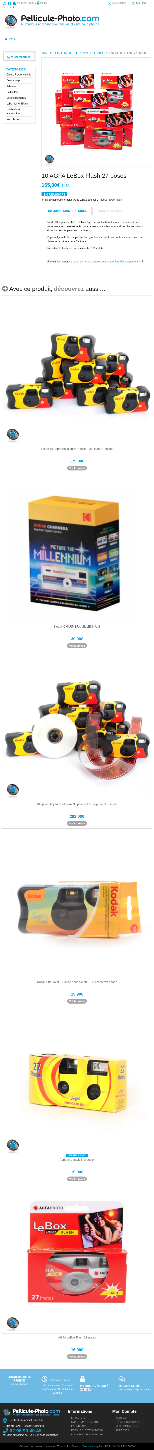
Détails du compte (128, 1422)
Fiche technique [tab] (110, 210)
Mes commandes (127, 1426)
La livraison (79, 1426)
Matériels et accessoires (13, 111)
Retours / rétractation (87, 1430)
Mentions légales (93, 1446)
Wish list (122, 1417)
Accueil (47, 53)
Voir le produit (77, 468)
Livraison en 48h (58, 1380)
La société (78, 1417)
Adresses (122, 1430)
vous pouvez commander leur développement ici (113, 261)
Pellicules (12, 91)
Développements (16, 97)
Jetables (60, 53)
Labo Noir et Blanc (17, 103)
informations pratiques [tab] (67, 210)
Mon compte (120, 3)
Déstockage (13, 80)
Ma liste (142, 3)
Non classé (12, 119)
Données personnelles (87, 1434)
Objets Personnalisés (18, 74)
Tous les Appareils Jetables (86, 53)
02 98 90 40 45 (25, 3)
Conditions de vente (85, 1422)
